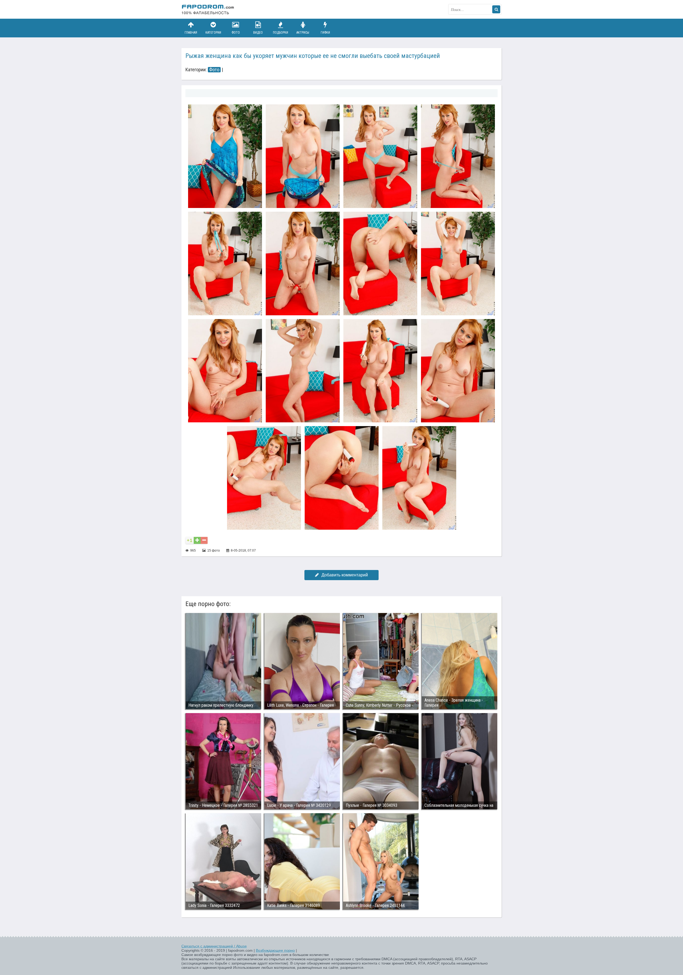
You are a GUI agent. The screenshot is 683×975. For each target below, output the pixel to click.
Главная (191, 32)
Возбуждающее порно (275, 950)
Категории (213, 32)
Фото (236, 32)
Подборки (280, 32)
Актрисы (302, 32)
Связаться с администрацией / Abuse (214, 946)
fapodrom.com (208, 9)
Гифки (325, 32)
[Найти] (496, 9)
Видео (258, 32)
